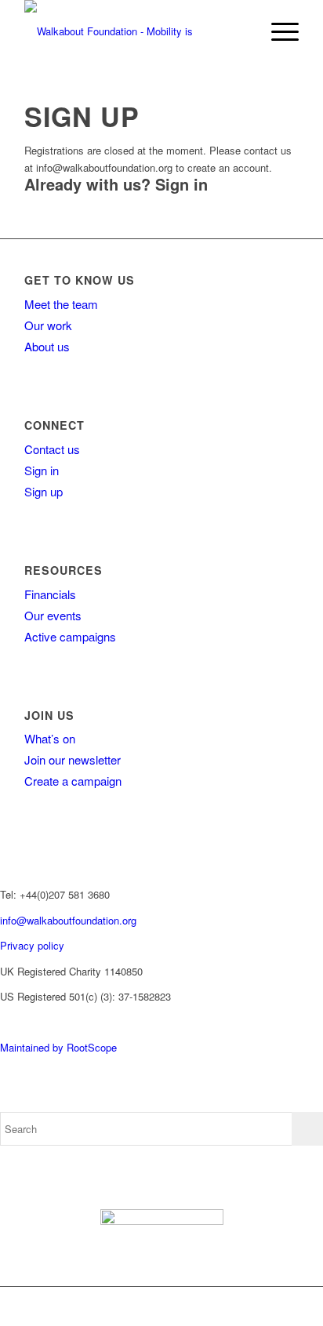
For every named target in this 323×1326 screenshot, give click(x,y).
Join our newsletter (72, 759)
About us (47, 346)
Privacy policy (32, 945)
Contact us (52, 449)
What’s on (49, 738)
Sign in (181, 184)
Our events (53, 615)
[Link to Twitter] (201, 1306)
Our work (48, 325)
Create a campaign (73, 780)
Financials (50, 594)
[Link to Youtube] (248, 1306)
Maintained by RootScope (58, 1047)
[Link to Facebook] (178, 1306)
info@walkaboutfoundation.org (68, 920)
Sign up (43, 491)
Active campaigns (70, 636)
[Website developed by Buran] (1, 1022)
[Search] (240, 31)
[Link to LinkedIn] (272, 1306)
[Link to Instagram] (225, 1306)
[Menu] (277, 31)
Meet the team (61, 304)
